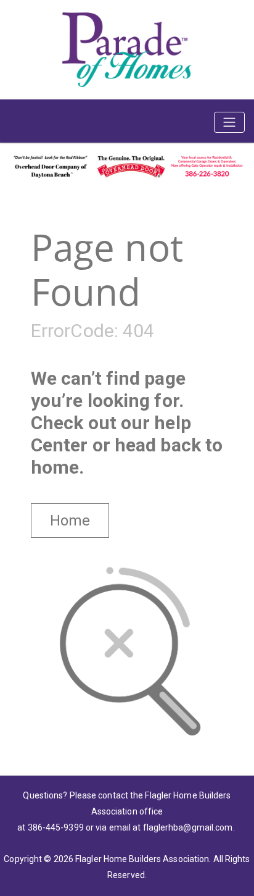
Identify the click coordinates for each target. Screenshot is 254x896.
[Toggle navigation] (229, 122)
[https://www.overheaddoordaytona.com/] (127, 165)
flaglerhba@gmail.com (188, 827)
